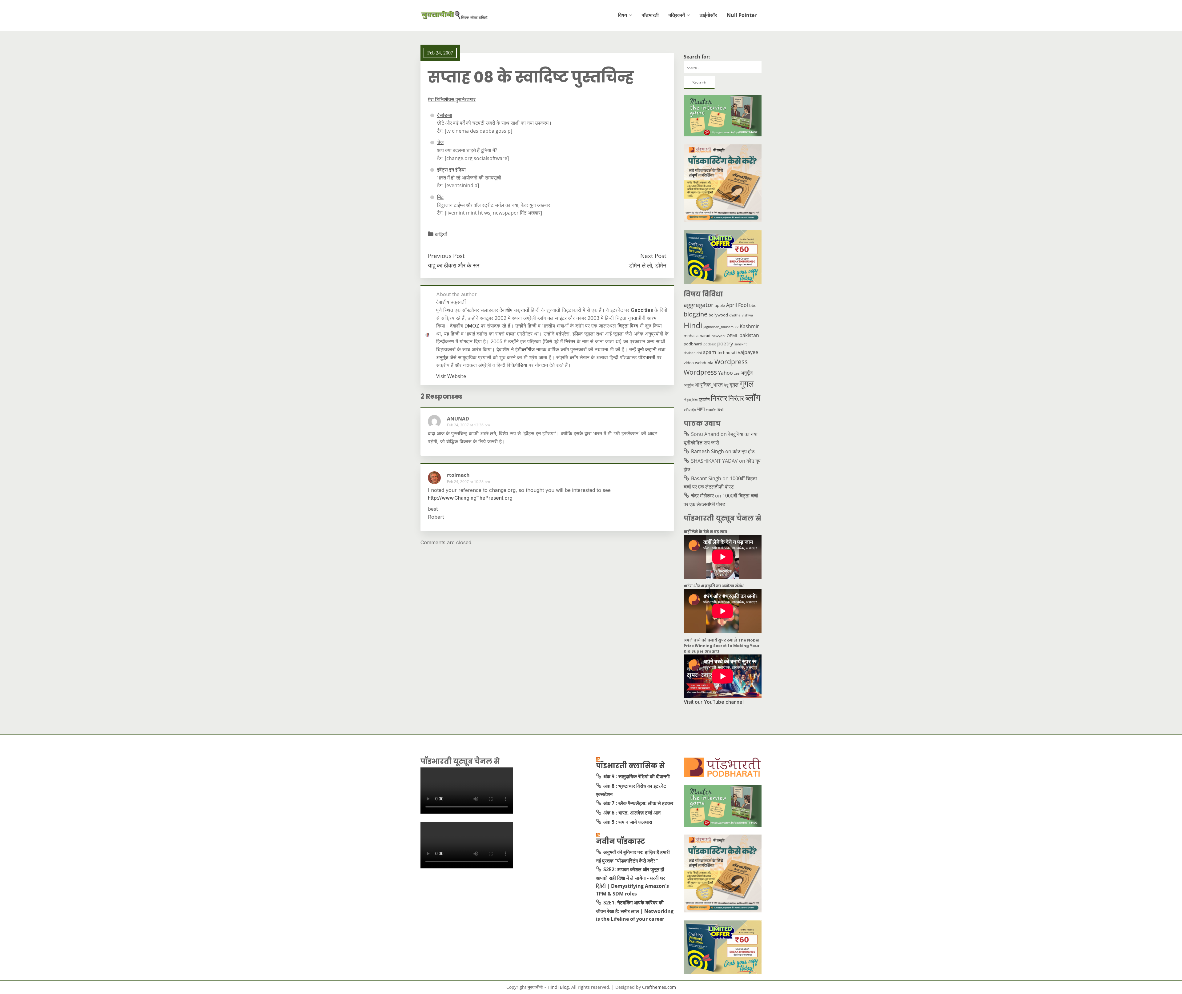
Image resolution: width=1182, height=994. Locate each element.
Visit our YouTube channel (714, 702)
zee (736, 373)
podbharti (693, 344)
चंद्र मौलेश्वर (702, 495)
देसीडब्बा (444, 115)
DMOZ (471, 326)
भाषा (701, 408)
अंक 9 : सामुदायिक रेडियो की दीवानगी (636, 776)
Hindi (693, 325)
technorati (727, 352)
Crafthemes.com (659, 987)
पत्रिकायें (677, 15)
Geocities (642, 310)
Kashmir (749, 326)
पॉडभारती (650, 15)
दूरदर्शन (704, 399)
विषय (622, 15)
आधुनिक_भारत (709, 384)
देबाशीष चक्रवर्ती (514, 310)
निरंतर (569, 341)
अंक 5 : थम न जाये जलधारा (627, 822)
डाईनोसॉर (708, 15)
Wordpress (731, 361)
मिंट (440, 197)
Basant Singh (706, 478)
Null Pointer (742, 15)
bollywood (718, 315)
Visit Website (451, 376)
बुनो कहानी (647, 349)
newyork (719, 336)
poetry (725, 343)
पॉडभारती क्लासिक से (630, 766)
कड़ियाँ (441, 234)
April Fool (737, 305)
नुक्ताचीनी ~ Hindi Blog (548, 987)
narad (705, 335)
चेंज (440, 142)
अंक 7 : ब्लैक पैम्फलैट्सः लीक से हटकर (638, 803)
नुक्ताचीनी (636, 318)
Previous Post (446, 256)
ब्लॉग (752, 397)
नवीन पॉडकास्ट (620, 841)
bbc (752, 305)
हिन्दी (720, 410)
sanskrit (740, 344)
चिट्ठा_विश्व (691, 399)
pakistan (749, 335)
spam (709, 352)
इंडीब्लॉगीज (525, 349)
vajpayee (748, 352)
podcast (709, 344)
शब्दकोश (711, 410)
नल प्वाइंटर (557, 318)
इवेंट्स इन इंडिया (451, 169)
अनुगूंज (442, 357)
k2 (736, 327)
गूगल (734, 384)
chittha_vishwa (741, 315)
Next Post (653, 256)
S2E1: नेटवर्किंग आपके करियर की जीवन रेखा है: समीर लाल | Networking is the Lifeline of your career (634, 910)
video (689, 362)
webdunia (704, 362)
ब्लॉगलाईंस (690, 410)
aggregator (699, 305)
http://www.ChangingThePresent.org (470, 498)
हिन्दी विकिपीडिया (512, 365)
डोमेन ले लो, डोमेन (647, 265)
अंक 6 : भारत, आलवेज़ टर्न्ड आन (632, 812)
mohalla (691, 335)
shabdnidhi (693, 353)
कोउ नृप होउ (743, 451)
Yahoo (725, 372)
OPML (732, 335)
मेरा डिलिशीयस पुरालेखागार (452, 99)
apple (720, 305)
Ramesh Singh (707, 451)
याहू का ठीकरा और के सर (453, 265)
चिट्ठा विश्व (627, 326)
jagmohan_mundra (718, 327)
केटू (726, 385)
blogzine (695, 314)
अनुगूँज (747, 372)
